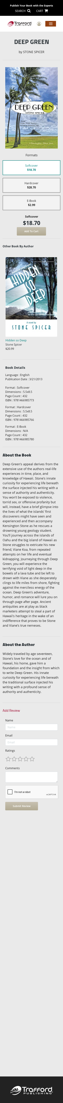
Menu (51, 23)
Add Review (11, 710)
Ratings (10, 751)
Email (8, 735)
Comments (12, 768)
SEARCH (20, 11)
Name (9, 720)
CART (40, 11)
